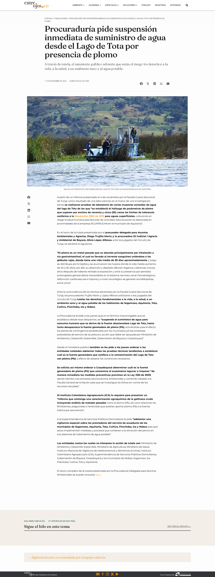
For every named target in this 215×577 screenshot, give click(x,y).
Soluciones (129, 5)
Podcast (146, 5)
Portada (49, 18)
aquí (98, 474)
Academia (94, 5)
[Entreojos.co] (36, 5)
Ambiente (78, 5)
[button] (141, 83)
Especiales (111, 5)
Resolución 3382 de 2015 (89, 216)
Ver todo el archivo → (179, 526)
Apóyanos (175, 5)
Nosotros (160, 5)
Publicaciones (60, 18)
